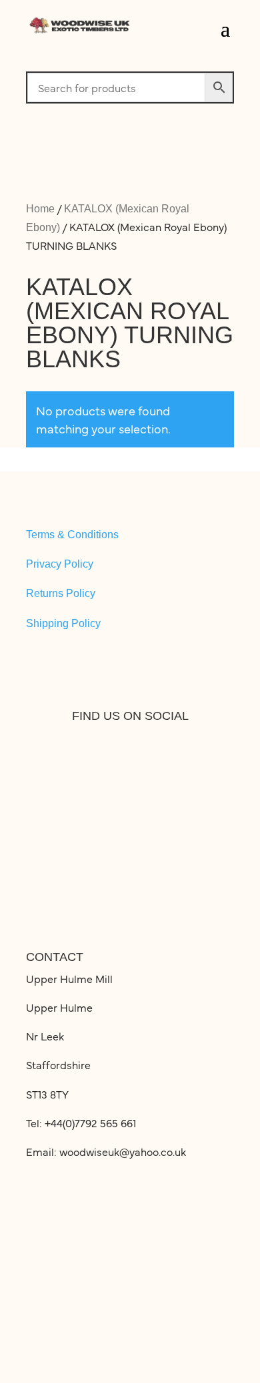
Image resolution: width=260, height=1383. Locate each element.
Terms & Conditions (72, 534)
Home (40, 208)
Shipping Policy (63, 623)
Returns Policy (60, 593)
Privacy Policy (59, 564)
